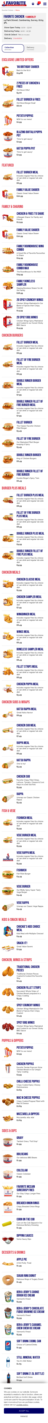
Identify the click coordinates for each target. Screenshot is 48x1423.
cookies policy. (22, 1405)
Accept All (24, 1411)
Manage (24, 1416)
